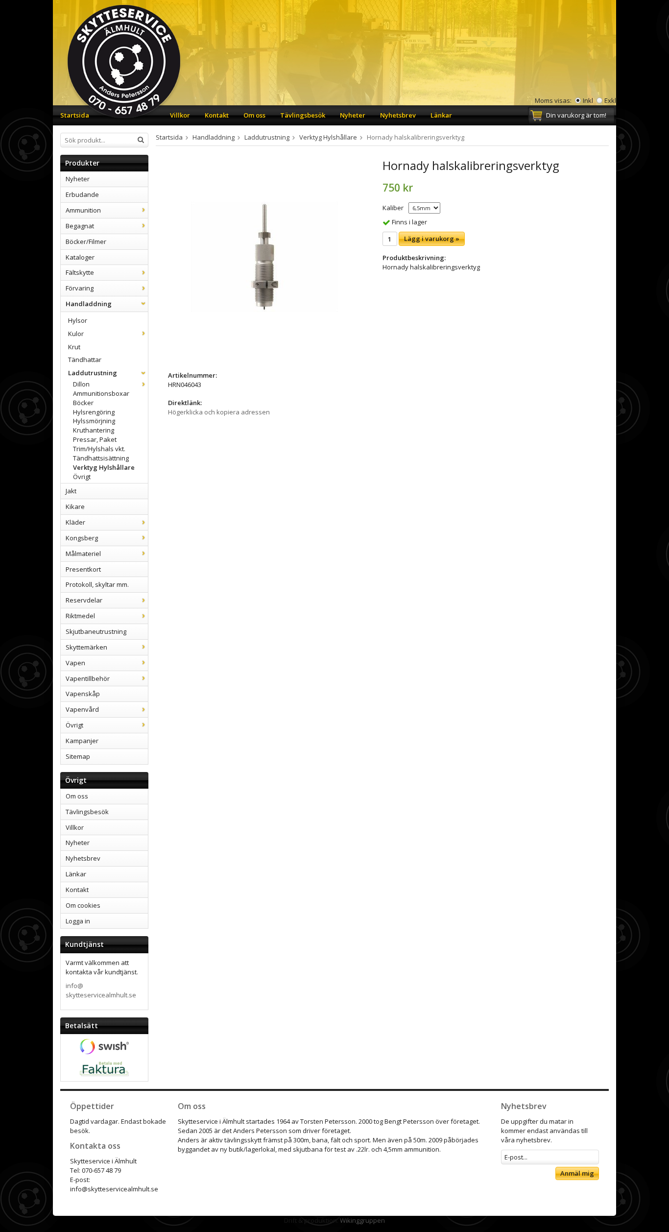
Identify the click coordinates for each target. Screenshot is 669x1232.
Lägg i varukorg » (431, 238)
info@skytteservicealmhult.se (101, 990)
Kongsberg (82, 537)
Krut (74, 346)
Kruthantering (93, 430)
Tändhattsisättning (101, 458)
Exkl (610, 100)
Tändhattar (84, 359)
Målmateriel (83, 553)
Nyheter (352, 115)
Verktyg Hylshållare (104, 467)
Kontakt (217, 115)
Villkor (180, 115)
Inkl (588, 100)
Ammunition (83, 210)
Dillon (81, 384)
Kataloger (80, 257)
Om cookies (83, 905)
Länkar (441, 115)
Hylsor (77, 320)
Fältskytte (80, 272)
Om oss (254, 115)
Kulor (76, 333)
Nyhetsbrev (398, 115)
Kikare (75, 506)
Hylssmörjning (94, 420)
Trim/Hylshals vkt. (99, 448)
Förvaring (80, 288)
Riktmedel (80, 615)
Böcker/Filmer (86, 241)
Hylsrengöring (94, 412)
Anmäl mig (577, 1173)
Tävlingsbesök (302, 115)
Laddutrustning (92, 372)
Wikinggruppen (362, 1220)
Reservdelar (84, 600)
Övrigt (82, 476)
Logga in (78, 921)
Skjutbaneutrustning (96, 631)
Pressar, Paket (95, 439)
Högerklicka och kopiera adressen (219, 412)
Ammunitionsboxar (101, 393)
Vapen (75, 662)
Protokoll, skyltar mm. (97, 584)
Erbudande (82, 194)
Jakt (71, 490)
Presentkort (83, 569)
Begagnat (80, 225)
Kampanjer (82, 740)
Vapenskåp (83, 693)
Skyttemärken (86, 647)
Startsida (74, 115)
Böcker (83, 402)
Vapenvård (82, 709)
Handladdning (89, 303)
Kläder (75, 522)
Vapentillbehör (88, 678)
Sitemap (78, 756)
